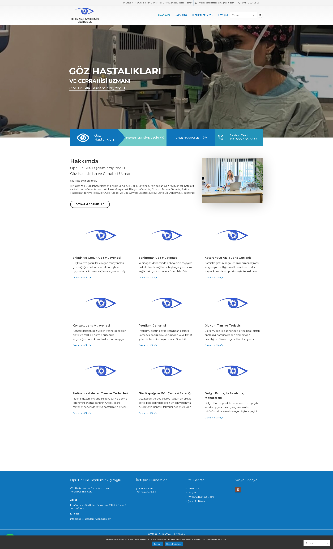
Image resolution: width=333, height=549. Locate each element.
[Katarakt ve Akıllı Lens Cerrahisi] (232, 235)
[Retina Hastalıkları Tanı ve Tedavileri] (100, 370)
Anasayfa (164, 15)
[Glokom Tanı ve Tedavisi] (232, 302)
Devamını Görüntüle (90, 204)
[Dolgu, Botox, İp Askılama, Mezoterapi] (232, 370)
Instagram (238, 489)
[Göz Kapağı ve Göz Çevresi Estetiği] (166, 370)
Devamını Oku (81, 277)
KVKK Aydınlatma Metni (201, 497)
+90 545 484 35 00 (250, 3)
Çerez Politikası (196, 501)
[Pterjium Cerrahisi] (166, 302)
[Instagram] (260, 15)
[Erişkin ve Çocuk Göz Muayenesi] (100, 235)
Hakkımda (181, 15)
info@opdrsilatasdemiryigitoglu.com (216, 3)
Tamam (157, 544)
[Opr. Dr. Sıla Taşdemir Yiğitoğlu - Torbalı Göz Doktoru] (85, 15)
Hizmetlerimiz (201, 15)
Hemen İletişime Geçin (142, 137)
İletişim (222, 15)
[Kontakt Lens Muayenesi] (100, 302)
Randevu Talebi (238, 135)
